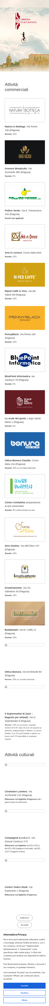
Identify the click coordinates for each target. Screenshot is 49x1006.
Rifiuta (24, 1000)
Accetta (24, 985)
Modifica (24, 993)
